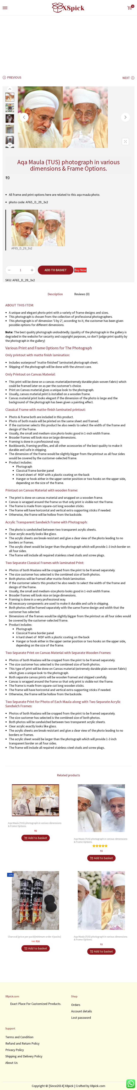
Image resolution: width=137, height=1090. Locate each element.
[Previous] (24, 117)
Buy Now (80, 270)
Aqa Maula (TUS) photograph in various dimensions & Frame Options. (35, 824)
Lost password (81, 1018)
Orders (75, 1005)
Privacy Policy (14, 1050)
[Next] (125, 117)
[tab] (55, 294)
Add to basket (56, 270)
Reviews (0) (82, 294)
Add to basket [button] (37, 838)
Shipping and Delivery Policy (23, 1056)
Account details (81, 1011)
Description (55, 294)
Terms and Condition (19, 1037)
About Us (11, 1063)
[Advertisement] (68, 42)
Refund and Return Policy (22, 1043)
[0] (129, 8)
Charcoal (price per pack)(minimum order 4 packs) (34, 936)
